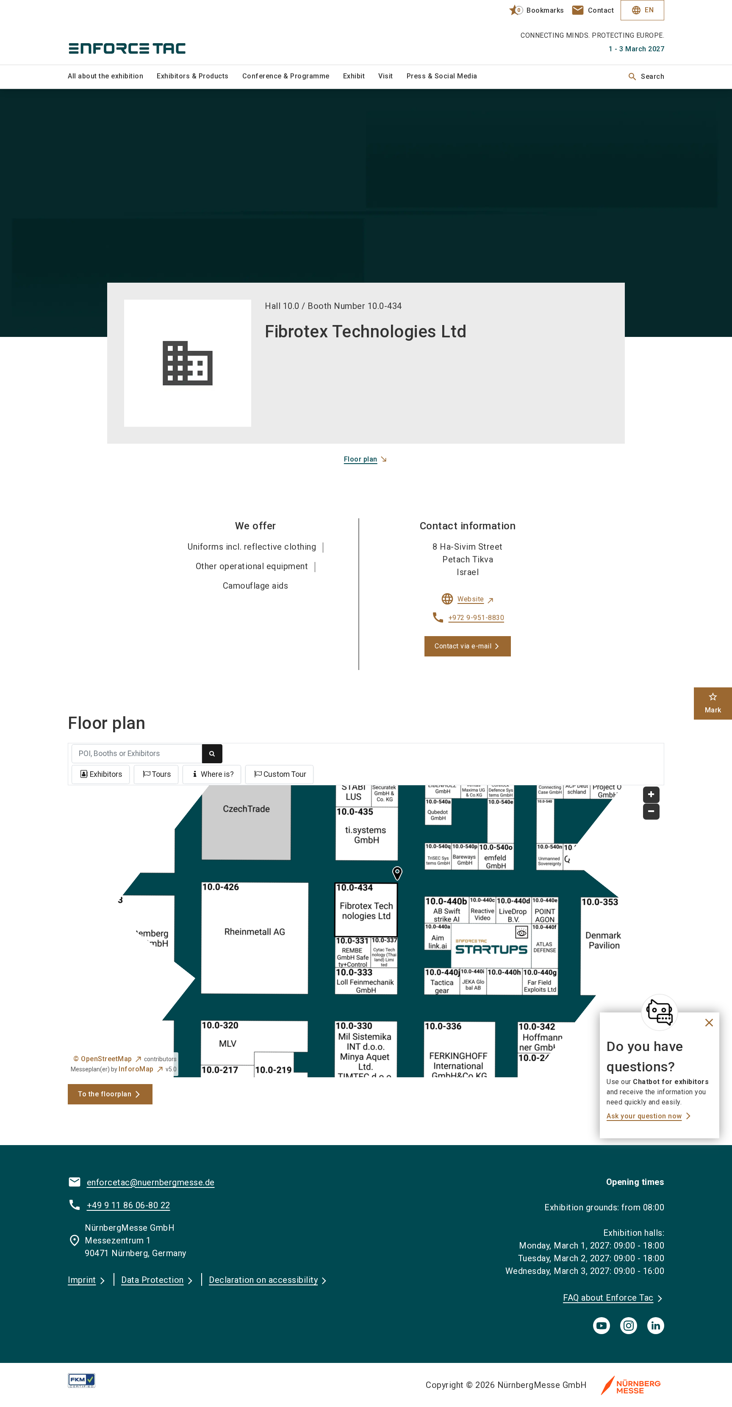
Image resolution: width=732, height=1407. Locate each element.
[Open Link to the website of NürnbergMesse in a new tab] (630, 1385)
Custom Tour (284, 774)
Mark (713, 703)
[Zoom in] (651, 795)
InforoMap (136, 1069)
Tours (161, 774)
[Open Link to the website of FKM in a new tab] (88, 1380)
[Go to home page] (137, 32)
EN (642, 10)
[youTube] (601, 1325)
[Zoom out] (651, 812)
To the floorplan (104, 1094)
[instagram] (628, 1325)
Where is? (217, 774)
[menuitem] (112, 76)
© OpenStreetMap (102, 1059)
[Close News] (659, 1012)
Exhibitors (106, 774)
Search (645, 77)
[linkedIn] (655, 1325)
